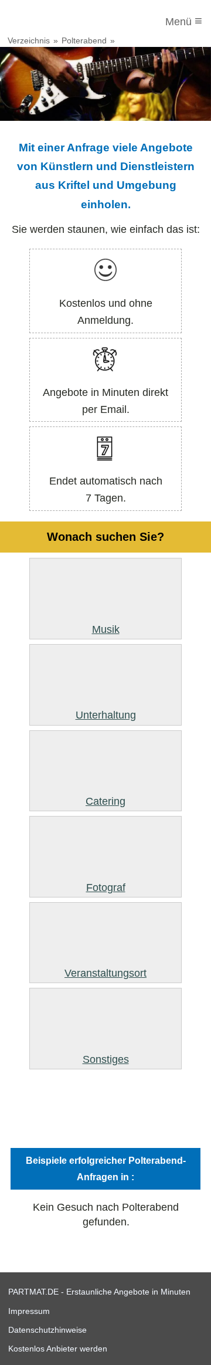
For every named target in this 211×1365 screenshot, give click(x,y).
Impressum (29, 1311)
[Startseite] (57, 21)
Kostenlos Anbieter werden (57, 1348)
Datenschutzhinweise (47, 1329)
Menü (183, 20)
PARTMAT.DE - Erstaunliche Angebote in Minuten (99, 1291)
